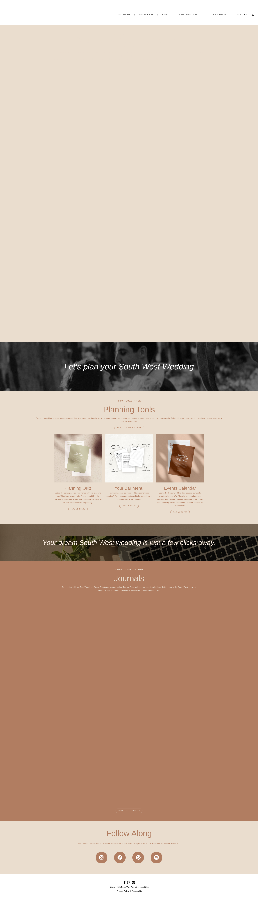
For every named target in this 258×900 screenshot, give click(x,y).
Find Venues (121, 46)
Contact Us (137, 891)
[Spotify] (156, 857)
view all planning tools (129, 428)
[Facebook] (120, 857)
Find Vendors (136, 46)
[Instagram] (101, 857)
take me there (78, 509)
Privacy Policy (123, 891)
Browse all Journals (129, 811)
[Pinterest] (138, 857)
